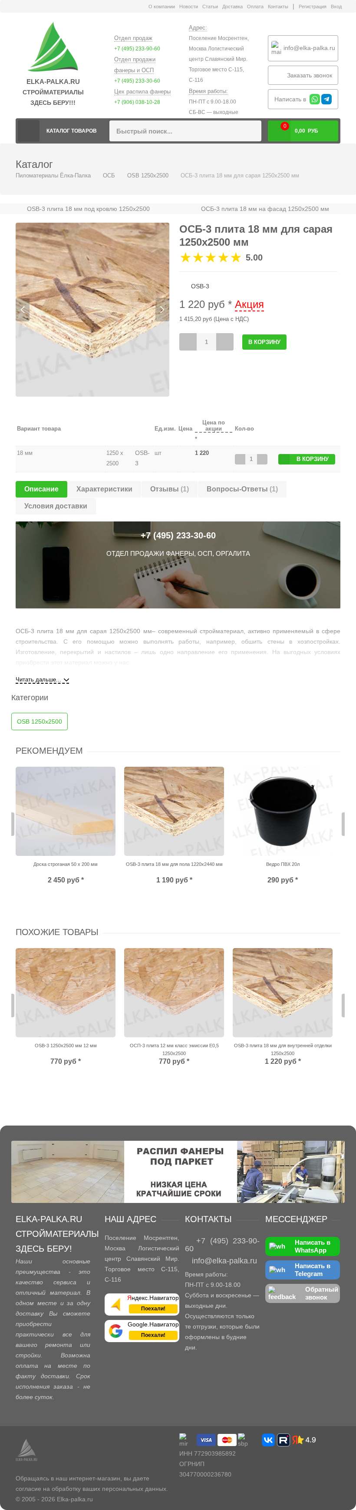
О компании (161, 6)
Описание (41, 489)
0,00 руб (301, 128)
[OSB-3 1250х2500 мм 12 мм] (65, 992)
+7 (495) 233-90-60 (137, 49)
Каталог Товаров (71, 131)
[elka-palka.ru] (53, 47)
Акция (249, 304)
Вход (336, 6)
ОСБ (109, 175)
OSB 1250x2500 (147, 175)
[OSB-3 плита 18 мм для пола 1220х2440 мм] (174, 811)
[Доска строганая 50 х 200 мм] (65, 811)
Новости (188, 6)
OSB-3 (142, 458)
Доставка (232, 6)
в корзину (313, 459)
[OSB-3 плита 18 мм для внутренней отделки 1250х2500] (283, 992)
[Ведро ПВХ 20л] (283, 811)
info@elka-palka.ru (308, 47)
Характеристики (104, 489)
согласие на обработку (48, 1488)
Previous (23, 309)
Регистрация (312, 6)
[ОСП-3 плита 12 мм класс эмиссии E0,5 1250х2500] (174, 992)
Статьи (210, 6)
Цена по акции (213, 426)
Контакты (278, 6)
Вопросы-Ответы (242, 489)
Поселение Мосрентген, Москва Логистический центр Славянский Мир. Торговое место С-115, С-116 (219, 59)
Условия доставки (55, 506)
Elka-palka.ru (75, 1499)
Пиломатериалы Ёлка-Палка (29, 131)
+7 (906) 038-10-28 (137, 102)
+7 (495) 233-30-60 (137, 81)
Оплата (255, 6)
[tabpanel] (92, 310)
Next (162, 309)
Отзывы (169, 489)
